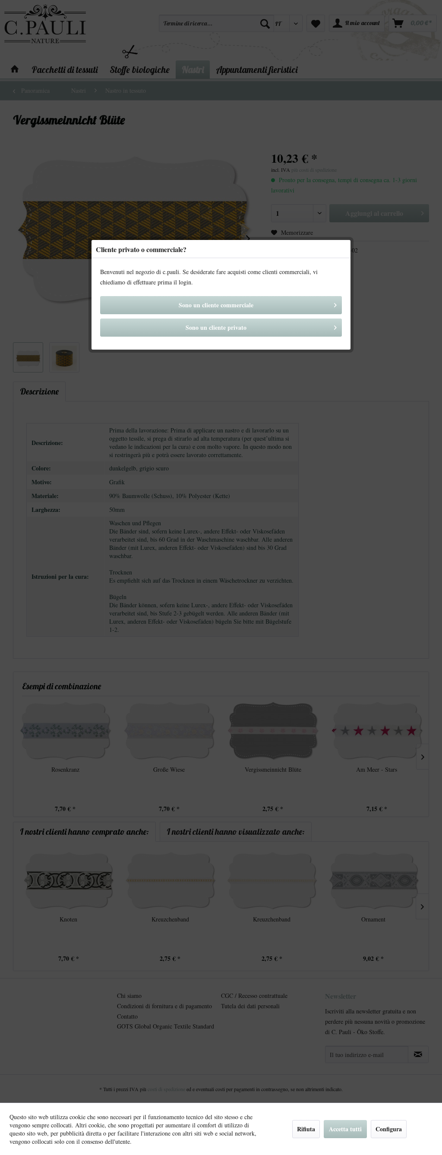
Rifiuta (306, 1128)
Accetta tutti (345, 1128)
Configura (389, 1128)
